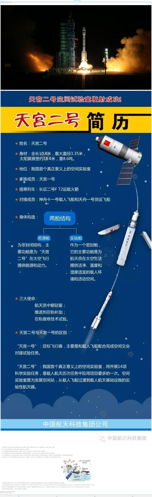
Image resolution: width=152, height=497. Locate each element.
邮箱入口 (133, 496)
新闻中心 (3, 2)
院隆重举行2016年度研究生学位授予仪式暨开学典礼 (8, 491)
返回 (56, 496)
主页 (18, 496)
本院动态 (7, 2)
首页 (1, 2)
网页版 (94, 496)
